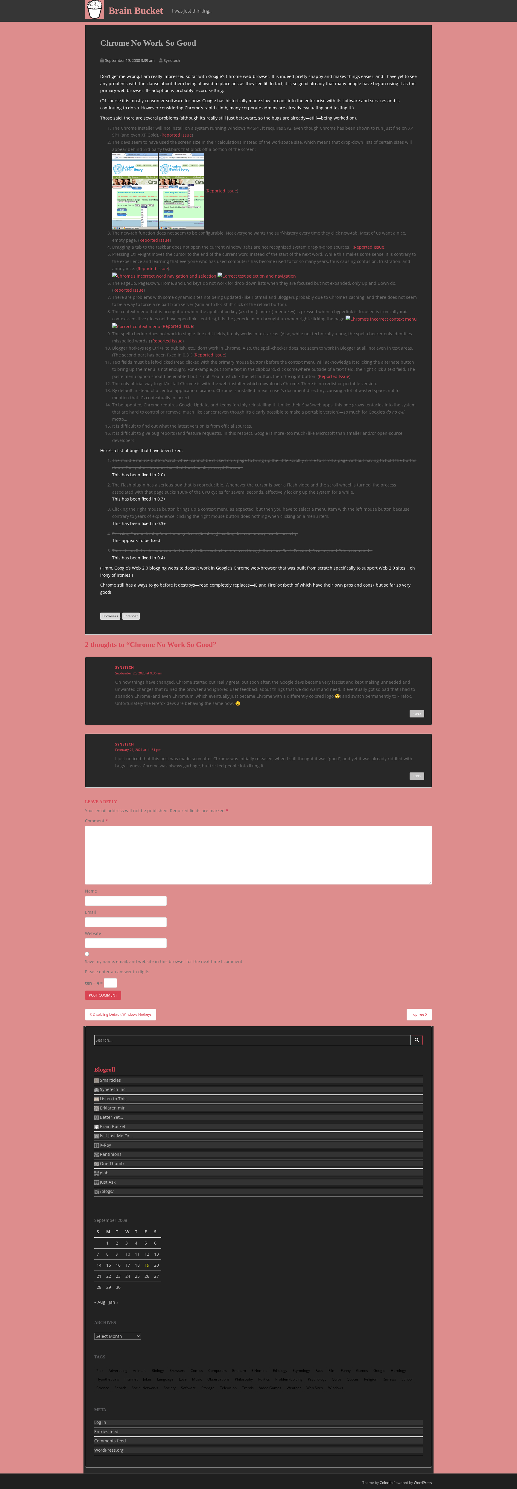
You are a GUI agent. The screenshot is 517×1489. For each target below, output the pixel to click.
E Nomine (259, 1370)
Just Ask (107, 1182)
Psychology (317, 1379)
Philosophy (244, 1379)
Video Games (270, 1387)
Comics (197, 1370)
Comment (96, 821)
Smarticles (110, 1080)
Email (90, 912)
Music (197, 1379)
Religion (370, 1379)
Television (228, 1387)
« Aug (99, 1302)
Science (102, 1387)
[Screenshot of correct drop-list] (181, 191)
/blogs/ (106, 1191)
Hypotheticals (107, 1379)
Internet (131, 616)
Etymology (301, 1370)
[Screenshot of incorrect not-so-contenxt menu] (381, 319)
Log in (100, 1422)
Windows (335, 1387)
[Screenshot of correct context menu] (136, 326)
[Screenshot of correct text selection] (257, 275)
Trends (248, 1387)
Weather (294, 1387)
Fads (319, 1370)
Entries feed (106, 1431)
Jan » (113, 1302)
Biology (158, 1370)
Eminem (239, 1370)
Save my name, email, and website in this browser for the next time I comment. (164, 961)
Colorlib (386, 1482)
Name (91, 891)
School (407, 1379)
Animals (139, 1370)
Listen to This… (114, 1098)
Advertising (118, 1370)
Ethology (280, 1370)
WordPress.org (109, 1450)
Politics (264, 1379)
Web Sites (314, 1387)
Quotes (353, 1379)
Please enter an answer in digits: (117, 971)
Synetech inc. (113, 1089)
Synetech (172, 60)
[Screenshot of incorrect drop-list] (135, 191)
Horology (398, 1370)
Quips (336, 1379)
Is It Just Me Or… (116, 1135)
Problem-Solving (288, 1379)
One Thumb (111, 1163)
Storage (208, 1387)
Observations (218, 1379)
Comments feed (110, 1441)
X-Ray (105, 1145)
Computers (217, 1370)
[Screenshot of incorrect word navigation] (164, 275)
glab (104, 1173)
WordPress (423, 1482)
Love (183, 1379)
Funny (346, 1370)
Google (379, 1370)
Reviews (389, 1379)
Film (332, 1370)
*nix (99, 1370)
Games (362, 1370)
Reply (417, 713)
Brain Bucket (136, 10)
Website (93, 933)
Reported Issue (177, 135)
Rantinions (110, 1154)
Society (170, 1387)
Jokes (147, 1379)
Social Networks (145, 1387)
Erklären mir (112, 1108)
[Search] (417, 1040)
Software (188, 1387)
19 (147, 1265)
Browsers (110, 616)
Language (165, 1379)
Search (120, 1387)
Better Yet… (111, 1117)
